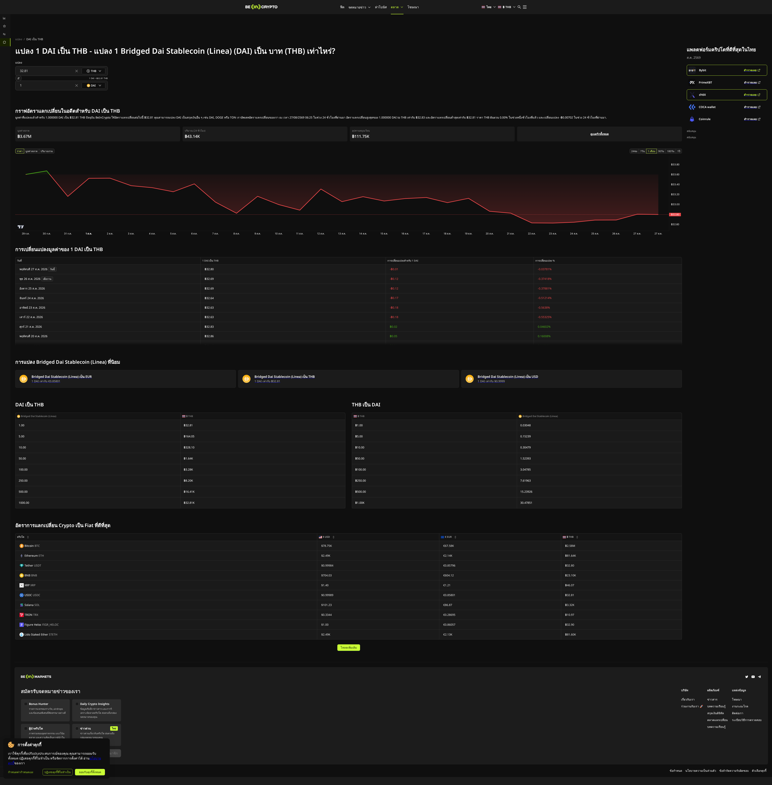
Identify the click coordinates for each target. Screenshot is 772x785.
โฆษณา (413, 7)
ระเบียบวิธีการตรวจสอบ (747, 720)
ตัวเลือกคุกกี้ (759, 771)
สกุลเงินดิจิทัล (715, 713)
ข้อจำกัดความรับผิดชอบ (734, 771)
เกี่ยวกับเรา (688, 699)
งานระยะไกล (740, 706)
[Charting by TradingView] (20, 227)
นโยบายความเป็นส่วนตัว (700, 771)
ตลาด (395, 7)
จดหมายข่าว (357, 7)
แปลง (18, 39)
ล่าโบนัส (381, 7)
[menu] (5, 30)
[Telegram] (760, 677)
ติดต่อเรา (737, 713)
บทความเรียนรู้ (716, 706)
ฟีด (342, 7)
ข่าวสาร (712, 699)
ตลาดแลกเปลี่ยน (717, 720)
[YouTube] (753, 677)
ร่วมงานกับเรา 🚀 (692, 706)
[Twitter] (747, 677)
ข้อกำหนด (676, 771)
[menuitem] (5, 18)
